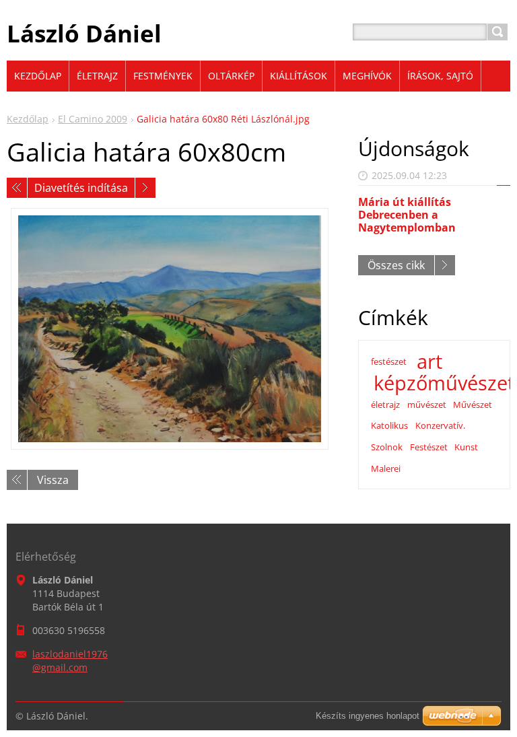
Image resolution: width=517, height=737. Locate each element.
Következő (145, 188)
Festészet (429, 447)
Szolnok (387, 447)
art (429, 361)
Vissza (53, 479)
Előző (17, 188)
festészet (389, 361)
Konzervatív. (440, 425)
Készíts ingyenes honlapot (367, 716)
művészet (426, 404)
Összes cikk (396, 265)
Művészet (472, 404)
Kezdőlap (27, 118)
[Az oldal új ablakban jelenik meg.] (170, 329)
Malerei (386, 468)
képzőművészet (444, 383)
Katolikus (389, 425)
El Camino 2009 (92, 118)
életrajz (385, 404)
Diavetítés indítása (81, 187)
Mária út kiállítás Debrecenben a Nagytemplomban (407, 215)
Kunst (466, 447)
